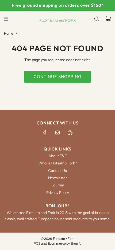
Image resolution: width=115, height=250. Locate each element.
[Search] (96, 19)
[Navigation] (6, 19)
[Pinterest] (70, 133)
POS (37, 243)
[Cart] (108, 19)
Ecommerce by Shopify (64, 243)
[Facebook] (45, 133)
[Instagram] (57, 133)
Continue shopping (57, 76)
